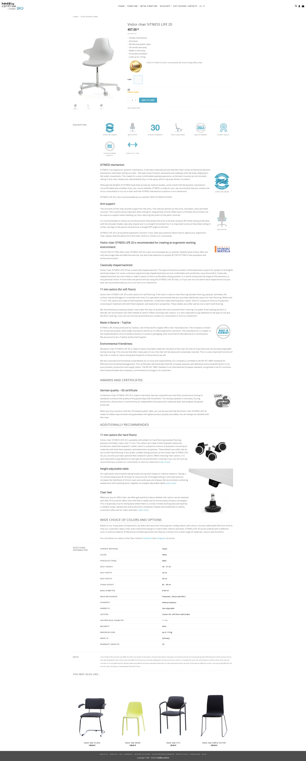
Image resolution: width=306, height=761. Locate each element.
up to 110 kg (167, 632)
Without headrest (169, 602)
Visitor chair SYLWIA (92, 743)
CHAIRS (121, 6)
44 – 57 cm (166, 566)
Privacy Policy (182, 754)
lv (200, 6)
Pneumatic (166, 596)
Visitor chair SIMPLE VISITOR (214, 743)
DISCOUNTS (165, 6)
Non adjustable (168, 608)
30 (163, 644)
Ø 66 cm (165, 590)
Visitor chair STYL (173, 743)
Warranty (128, 754)
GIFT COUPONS (179, 6)
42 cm (164, 572)
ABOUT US (104, 754)
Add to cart (148, 100)
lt (204, 6)
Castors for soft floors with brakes (176, 614)
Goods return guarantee (163, 754)
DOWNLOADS (195, 754)
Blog (204, 754)
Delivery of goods (142, 754)
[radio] (138, 80)
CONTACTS (192, 6)
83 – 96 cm (166, 584)
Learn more (170, 483)
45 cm (164, 578)
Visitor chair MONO (132, 743)
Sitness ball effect (179, 596)
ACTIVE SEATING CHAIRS (89, 17)
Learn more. (165, 462)
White (164, 554)
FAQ (121, 754)
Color (129, 79)
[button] (296, 6)
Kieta (164, 626)
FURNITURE (132, 6)
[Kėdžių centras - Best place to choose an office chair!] (12, 6)
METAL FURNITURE (148, 6)
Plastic (164, 549)
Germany (165, 638)
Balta (164, 560)
